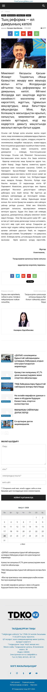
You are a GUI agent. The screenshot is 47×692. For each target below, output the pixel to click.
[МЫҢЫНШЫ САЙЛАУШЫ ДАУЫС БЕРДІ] (7, 412)
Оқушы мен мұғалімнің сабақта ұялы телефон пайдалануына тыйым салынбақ (10, 298)
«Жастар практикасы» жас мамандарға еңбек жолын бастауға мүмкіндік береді (22, 579)
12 (17, 527)
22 (36, 531)
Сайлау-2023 (21, 15)
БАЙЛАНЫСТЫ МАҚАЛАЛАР (16, 343)
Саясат (28, 15)
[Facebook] (10, 673)
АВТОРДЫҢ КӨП (9, 348)
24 (4, 536)
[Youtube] (36, 673)
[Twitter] (30, 673)
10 (4, 527)
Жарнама (33, 685)
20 (23, 531)
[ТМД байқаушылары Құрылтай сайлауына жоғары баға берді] (7, 387)
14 (30, 527)
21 (30, 531)
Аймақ (7, 12)
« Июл (22, 544)
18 (11, 531)
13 (23, 527)
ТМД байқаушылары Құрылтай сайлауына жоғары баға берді (23, 571)
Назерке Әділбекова (14, 28)
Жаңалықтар (11, 15)
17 (4, 531)
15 (36, 527)
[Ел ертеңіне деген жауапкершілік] (7, 424)
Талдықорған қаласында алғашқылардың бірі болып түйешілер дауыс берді (35, 298)
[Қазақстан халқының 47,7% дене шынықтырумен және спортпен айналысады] (7, 375)
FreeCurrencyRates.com (23, 1)
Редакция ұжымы (28, 682)
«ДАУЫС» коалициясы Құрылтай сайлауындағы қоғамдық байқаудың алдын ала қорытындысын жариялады (29, 361)
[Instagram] (17, 673)
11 (11, 527)
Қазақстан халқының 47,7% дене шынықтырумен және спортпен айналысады (28, 375)
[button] (43, 6)
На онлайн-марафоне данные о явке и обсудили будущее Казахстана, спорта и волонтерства (20, 586)
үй (2, 12)
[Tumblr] (23, 673)
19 (17, 531)
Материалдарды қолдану (19, 685)
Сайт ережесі (15, 682)
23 (43, 531)
